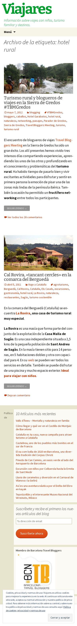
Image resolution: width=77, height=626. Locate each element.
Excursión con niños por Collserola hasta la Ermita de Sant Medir (45, 470)
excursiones (61, 289)
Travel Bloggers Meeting (40, 125)
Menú (8, 32)
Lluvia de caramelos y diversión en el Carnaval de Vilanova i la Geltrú (44, 479)
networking (24, 121)
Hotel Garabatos (37, 116)
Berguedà (10, 289)
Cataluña (35, 289)
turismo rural (11, 129)
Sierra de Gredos (14, 125)
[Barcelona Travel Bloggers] (35, 572)
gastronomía (11, 293)
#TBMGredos (54, 112)
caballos (21, 116)
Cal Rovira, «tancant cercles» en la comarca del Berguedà (37, 277)
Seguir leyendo (18, 208)
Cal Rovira (23, 289)
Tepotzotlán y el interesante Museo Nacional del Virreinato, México (44, 496)
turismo (60, 125)
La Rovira (39, 293)
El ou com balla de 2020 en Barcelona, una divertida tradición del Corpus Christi (44, 453)
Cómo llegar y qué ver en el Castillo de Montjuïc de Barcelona (43, 427)
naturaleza (10, 121)
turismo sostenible (40, 297)
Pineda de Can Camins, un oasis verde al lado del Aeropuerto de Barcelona (44, 461)
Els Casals (47, 289)
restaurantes (11, 297)
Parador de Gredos (55, 121)
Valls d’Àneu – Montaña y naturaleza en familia (42, 420)
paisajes (37, 121)
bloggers (9, 116)
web (31, 360)
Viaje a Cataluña (37, 284)
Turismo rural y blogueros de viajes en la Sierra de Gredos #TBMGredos (33, 102)
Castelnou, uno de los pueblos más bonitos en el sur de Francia (44, 444)
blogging (35, 112)
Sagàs (24, 297)
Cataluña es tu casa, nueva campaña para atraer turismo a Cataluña (44, 436)
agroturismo (61, 284)
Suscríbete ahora (31, 533)
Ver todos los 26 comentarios (25, 217)
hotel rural (54, 116)
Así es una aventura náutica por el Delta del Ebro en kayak (44, 487)
